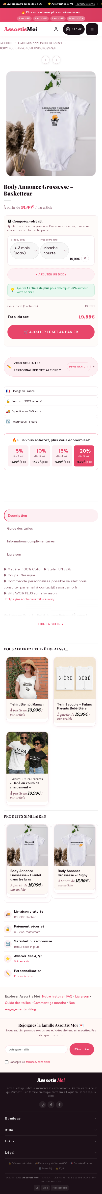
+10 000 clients (85, 3)
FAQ (69, 996)
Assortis (20, 29)
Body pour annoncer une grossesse (28, 48)
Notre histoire (53, 996)
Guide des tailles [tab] (20, 528)
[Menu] (92, 29)
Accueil (6, 43)
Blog (32, 1009)
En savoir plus (23, 976)
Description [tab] (17, 515)
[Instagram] (42, 1104)
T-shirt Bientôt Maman (27, 704)
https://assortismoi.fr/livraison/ (29, 599)
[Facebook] (59, 1104)
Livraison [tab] (14, 554)
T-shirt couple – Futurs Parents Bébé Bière (74, 706)
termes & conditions (38, 1062)
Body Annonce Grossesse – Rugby (72, 873)
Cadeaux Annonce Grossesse (40, 43)
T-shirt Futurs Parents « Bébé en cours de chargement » (26, 783)
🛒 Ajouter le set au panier (51, 332)
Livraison (82, 996)
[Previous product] (56, 60)
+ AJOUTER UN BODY (51, 274)
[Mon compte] (56, 29)
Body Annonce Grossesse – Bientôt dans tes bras (25, 875)
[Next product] (46, 60)
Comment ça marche (49, 1003)
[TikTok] (51, 1104)
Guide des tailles (18, 1003)
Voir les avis (21, 961)
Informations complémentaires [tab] (31, 541)
